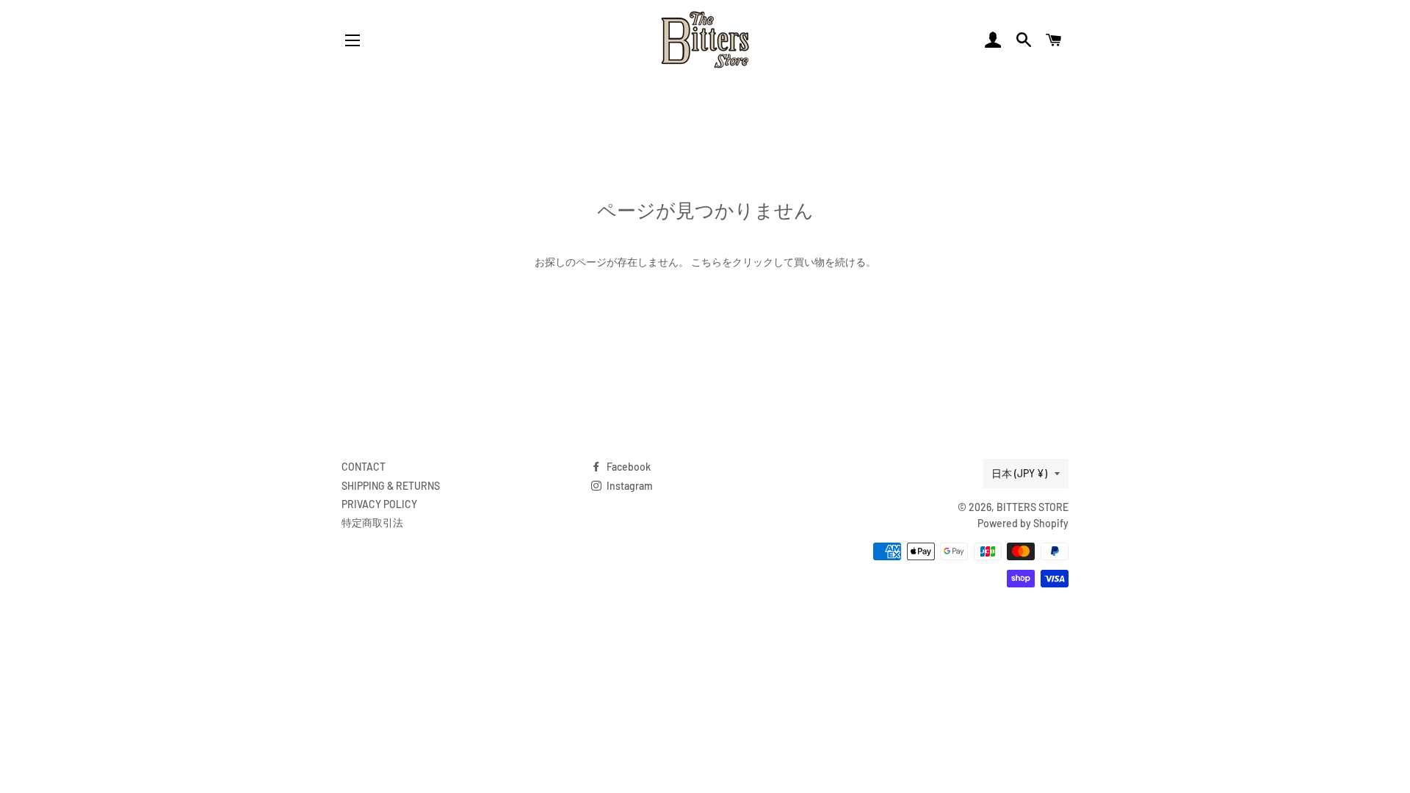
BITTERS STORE (1033, 507)
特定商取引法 (372, 522)
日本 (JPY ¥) (1019, 473)
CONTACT (363, 466)
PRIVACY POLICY (379, 504)
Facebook (627, 466)
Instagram (628, 485)
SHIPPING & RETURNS (390, 485)
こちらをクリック (732, 262)
